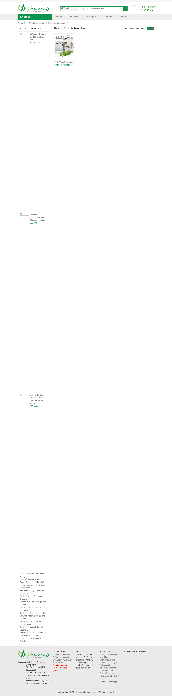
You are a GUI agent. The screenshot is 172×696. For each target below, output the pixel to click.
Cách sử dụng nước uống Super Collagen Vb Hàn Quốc (108, 662)
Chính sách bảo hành (61, 654)
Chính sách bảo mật (61, 657)
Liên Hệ (123, 17)
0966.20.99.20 (148, 7)
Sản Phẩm (73, 17)
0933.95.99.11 (148, 10)
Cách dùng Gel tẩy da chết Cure (33, 613)
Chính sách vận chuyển (62, 660)
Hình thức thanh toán (61, 663)
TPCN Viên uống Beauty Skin (65, 62)
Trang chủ (59, 17)
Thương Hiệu (91, 17)
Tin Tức (108, 17)
